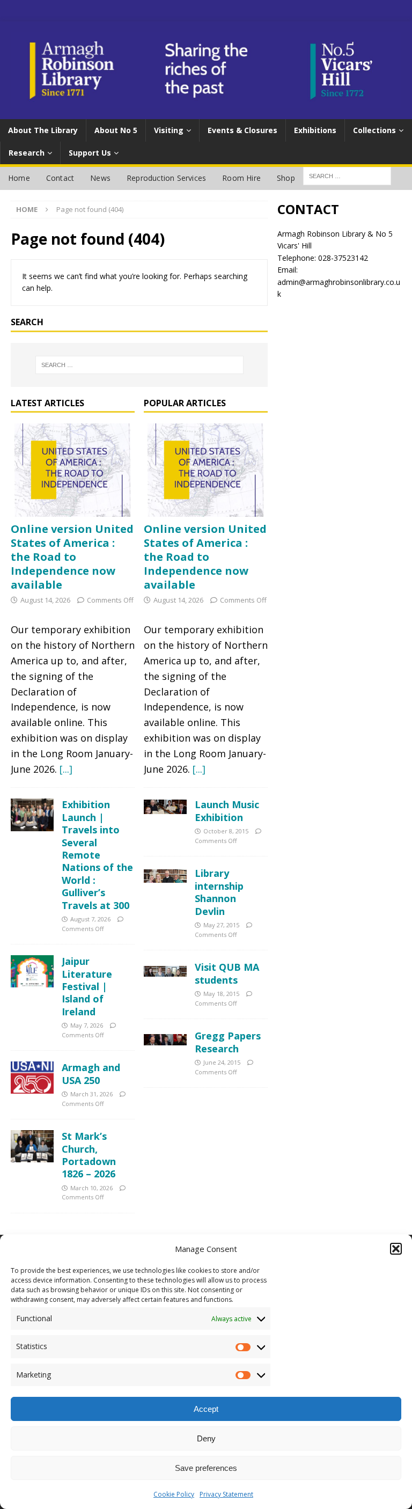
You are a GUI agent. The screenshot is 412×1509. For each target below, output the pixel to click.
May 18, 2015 (221, 994)
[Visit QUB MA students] (165, 969)
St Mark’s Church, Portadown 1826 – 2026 (89, 1155)
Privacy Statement (226, 1494)
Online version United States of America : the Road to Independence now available (72, 557)
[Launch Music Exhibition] (165, 806)
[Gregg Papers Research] (165, 1037)
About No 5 (115, 130)
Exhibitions (315, 130)
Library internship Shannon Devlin (219, 892)
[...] (66, 769)
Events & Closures (242, 130)
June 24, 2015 (221, 1062)
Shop (286, 178)
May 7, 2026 (86, 1025)
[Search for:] (139, 365)
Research (27, 153)
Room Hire (241, 178)
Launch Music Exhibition (227, 810)
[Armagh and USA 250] (32, 1077)
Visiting (168, 130)
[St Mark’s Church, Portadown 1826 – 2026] (32, 1146)
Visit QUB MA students (227, 973)
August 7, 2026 (90, 919)
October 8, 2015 (225, 831)
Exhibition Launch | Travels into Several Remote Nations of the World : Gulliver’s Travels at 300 (97, 854)
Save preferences (206, 1468)
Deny (206, 1438)
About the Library (43, 130)
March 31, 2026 (91, 1094)
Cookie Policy (173, 1494)
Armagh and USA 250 (91, 1073)
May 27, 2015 (221, 925)
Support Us (90, 153)
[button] (396, 1248)
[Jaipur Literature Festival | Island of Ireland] (32, 971)
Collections (374, 130)
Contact (60, 178)
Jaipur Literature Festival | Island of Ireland (87, 986)
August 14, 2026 (45, 600)
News (100, 178)
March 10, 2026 (91, 1188)
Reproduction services (166, 178)
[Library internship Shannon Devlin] (165, 875)
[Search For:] (347, 175)
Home (19, 178)
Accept (206, 1408)
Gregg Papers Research (228, 1041)
